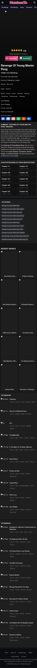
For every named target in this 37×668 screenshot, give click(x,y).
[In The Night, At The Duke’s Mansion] (4, 447)
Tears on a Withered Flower (17, 411)
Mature (33, 402)
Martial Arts (5, 96)
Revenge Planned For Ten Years (19, 587)
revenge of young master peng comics (13, 226)
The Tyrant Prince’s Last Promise (19, 551)
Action (22, 7)
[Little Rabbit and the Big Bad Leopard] (4, 623)
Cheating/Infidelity (24, 485)
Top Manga (4, 7)
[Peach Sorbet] (4, 459)
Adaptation (18, 554)
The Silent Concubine (16, 563)
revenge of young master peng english (13, 209)
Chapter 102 (24, 191)
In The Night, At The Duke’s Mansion (20, 447)
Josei (23, 402)
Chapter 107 (6, 179)
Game (16, 613)
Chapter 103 (6, 191)
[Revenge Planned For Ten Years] (4, 587)
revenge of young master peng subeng (13, 216)
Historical (20, 93)
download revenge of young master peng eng (15, 239)
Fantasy (26, 438)
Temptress (12, 399)
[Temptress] (4, 399)
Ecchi (30, 532)
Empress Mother (14, 575)
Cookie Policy (22, 652)
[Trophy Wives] (4, 483)
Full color (22, 426)
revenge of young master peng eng (12, 212)
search (34, 2)
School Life (13, 512)
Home (6, 652)
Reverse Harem (14, 580)
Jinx (10, 423)
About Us (13, 652)
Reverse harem (14, 640)
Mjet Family (10, 84)
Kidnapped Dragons (27, 304)
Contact (23, 656)
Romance (29, 7)
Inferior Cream (13, 611)
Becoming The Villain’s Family (18, 599)
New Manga (14, 7)
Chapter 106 (24, 179)
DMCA (30, 652)
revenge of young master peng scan (12, 219)
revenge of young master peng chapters (13, 232)
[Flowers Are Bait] (4, 471)
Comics (8, 93)
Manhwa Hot (13, 476)
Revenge (22, 96)
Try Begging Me (14, 435)
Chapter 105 (6, 185)
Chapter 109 (6, 172)
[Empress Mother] (4, 575)
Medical (12, 428)
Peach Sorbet (13, 459)
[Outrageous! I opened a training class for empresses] (4, 527)
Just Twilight (13, 507)
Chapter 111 (6, 166)
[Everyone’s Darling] (4, 635)
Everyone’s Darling (15, 635)
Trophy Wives (13, 483)
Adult (16, 438)
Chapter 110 (24, 166)
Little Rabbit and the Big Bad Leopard (21, 623)
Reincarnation (14, 96)
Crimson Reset (9, 389)
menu (2, 2)
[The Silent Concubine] (4, 563)
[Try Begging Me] (4, 435)
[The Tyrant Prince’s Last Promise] (4, 551)
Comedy (21, 462)
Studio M (8, 89)
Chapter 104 (24, 185)
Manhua (12, 556)
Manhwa (27, 93)
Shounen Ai (13, 616)
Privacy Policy (15, 656)
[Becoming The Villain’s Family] (4, 599)
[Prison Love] (4, 495)
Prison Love (13, 495)
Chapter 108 (24, 172)
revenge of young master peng (10, 205)
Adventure (22, 542)
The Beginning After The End (18, 539)
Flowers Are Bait (14, 471)
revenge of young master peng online (12, 229)
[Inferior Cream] (4, 611)
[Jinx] (3, 423)
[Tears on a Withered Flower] (4, 411)
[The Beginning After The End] (4, 539)
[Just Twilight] (4, 507)
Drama (17, 426)
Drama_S (17, 402)
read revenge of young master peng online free (15, 236)
